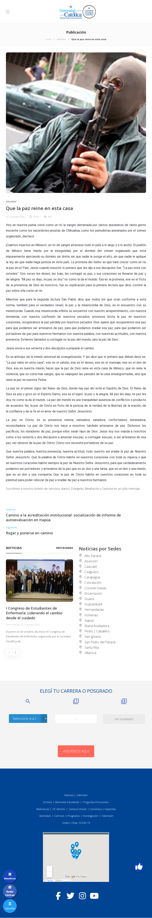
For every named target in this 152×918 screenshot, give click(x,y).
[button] (138, 866)
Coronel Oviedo (95, 588)
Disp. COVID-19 (81, 823)
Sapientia (110, 809)
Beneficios (10, 878)
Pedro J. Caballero (97, 631)
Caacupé (91, 566)
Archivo (47, 802)
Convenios (95, 809)
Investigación (90, 816)
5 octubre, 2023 (17, 216)
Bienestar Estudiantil (67, 802)
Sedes (66, 823)
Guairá (89, 599)
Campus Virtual (77, 809)
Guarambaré (94, 604)
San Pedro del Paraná (100, 642)
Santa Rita (92, 647)
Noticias (69, 795)
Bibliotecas (42, 809)
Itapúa (89, 620)
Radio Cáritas (10, 893)
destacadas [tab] (64, 548)
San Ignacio (93, 636)
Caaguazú (92, 572)
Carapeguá (92, 577)
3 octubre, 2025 (32, 624)
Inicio (48, 39)
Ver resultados (124, 719)
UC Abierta (58, 809)
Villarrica (90, 653)
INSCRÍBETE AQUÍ (76, 751)
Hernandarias (94, 609)
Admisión (82, 795)
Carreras (59, 816)
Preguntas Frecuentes (96, 802)
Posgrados (73, 816)
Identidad (61, 39)
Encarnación (93, 593)
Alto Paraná (93, 556)
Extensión (107, 816)
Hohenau (91, 615)
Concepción (93, 582)
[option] (39, 601)
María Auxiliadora (97, 626)
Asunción (91, 561)
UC (7, 216)
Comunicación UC (15, 624)
